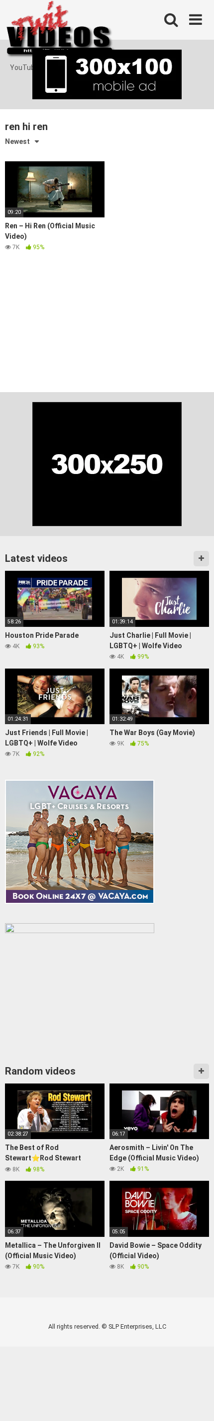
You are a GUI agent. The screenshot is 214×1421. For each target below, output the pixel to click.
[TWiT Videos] (61, 31)
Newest (17, 141)
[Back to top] (195, 1401)
